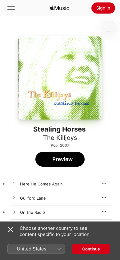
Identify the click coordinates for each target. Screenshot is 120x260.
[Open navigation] (11, 8)
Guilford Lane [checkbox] (33, 198)
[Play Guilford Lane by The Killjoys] (14, 198)
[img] (59, 8)
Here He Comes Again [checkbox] (41, 183)
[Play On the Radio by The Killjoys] (14, 212)
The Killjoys (60, 137)
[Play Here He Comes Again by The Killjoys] (14, 184)
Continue (91, 248)
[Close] (10, 229)
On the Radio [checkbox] (32, 212)
